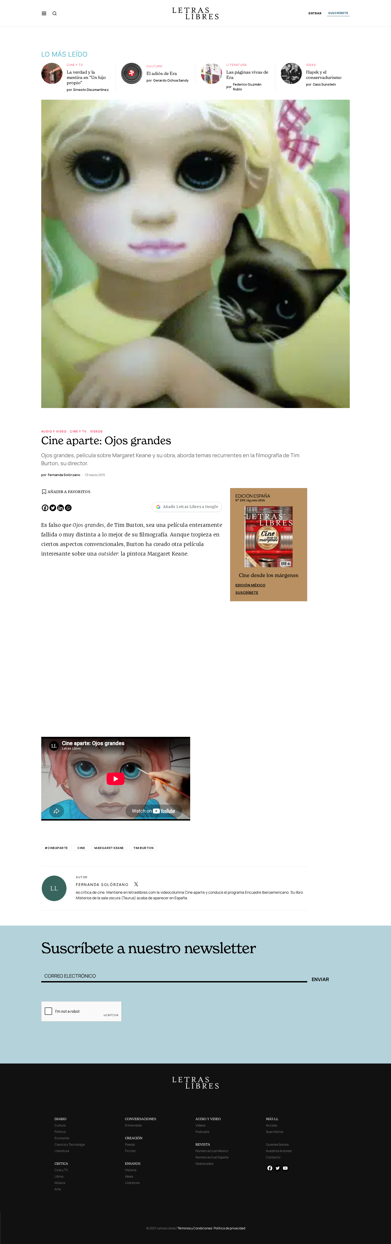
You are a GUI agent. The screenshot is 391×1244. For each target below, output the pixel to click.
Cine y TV (75, 65)
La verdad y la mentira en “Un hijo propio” (86, 77)
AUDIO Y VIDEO (208, 1119)
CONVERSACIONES (140, 1119)
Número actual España (212, 1157)
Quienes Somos (277, 1144)
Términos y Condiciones (194, 1228)
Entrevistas (133, 1125)
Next (300, 544)
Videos (96, 431)
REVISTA (203, 1144)
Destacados (204, 1163)
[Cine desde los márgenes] (269, 538)
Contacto (273, 1157)
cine (81, 848)
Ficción (130, 1151)
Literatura (236, 65)
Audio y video (53, 431)
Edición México (250, 585)
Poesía (130, 1144)
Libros (59, 1176)
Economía (62, 1138)
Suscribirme (274, 1131)
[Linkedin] (60, 508)
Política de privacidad (229, 1228)
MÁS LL (272, 1119)
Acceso (271, 1125)
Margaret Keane (109, 848)
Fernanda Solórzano (102, 884)
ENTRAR (315, 13)
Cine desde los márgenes (268, 575)
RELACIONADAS (113, 917)
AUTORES (267, 917)
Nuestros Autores (279, 1151)
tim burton (143, 848)
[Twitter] (52, 508)
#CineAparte (56, 848)
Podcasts (202, 1131)
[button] (44, 13)
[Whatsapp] (68, 508)
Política (60, 1131)
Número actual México (212, 1151)
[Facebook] (45, 508)
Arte (58, 1189)
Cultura (155, 66)
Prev (237, 544)
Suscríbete (246, 592)
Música (60, 1182)
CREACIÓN (133, 1138)
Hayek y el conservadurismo (324, 74)
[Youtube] (285, 1168)
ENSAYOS (132, 1164)
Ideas (311, 65)
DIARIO (60, 1119)
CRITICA (61, 1164)
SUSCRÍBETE (338, 13)
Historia (130, 1170)
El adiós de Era (162, 73)
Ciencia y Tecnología (70, 1144)
